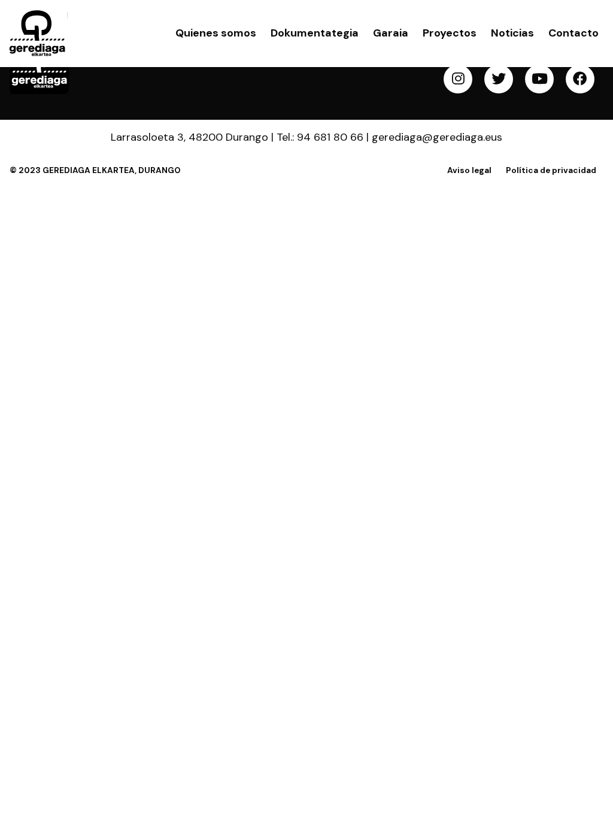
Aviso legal (469, 170)
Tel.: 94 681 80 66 (320, 137)
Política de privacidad (551, 170)
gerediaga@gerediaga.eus (437, 137)
